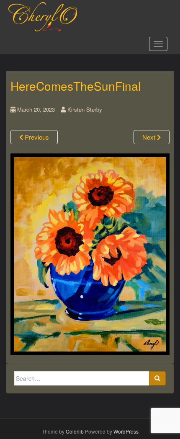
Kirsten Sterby (84, 109)
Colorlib (75, 431)
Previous (36, 137)
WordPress (126, 431)
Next (149, 137)
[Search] (157, 378)
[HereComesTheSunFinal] (90, 253)
